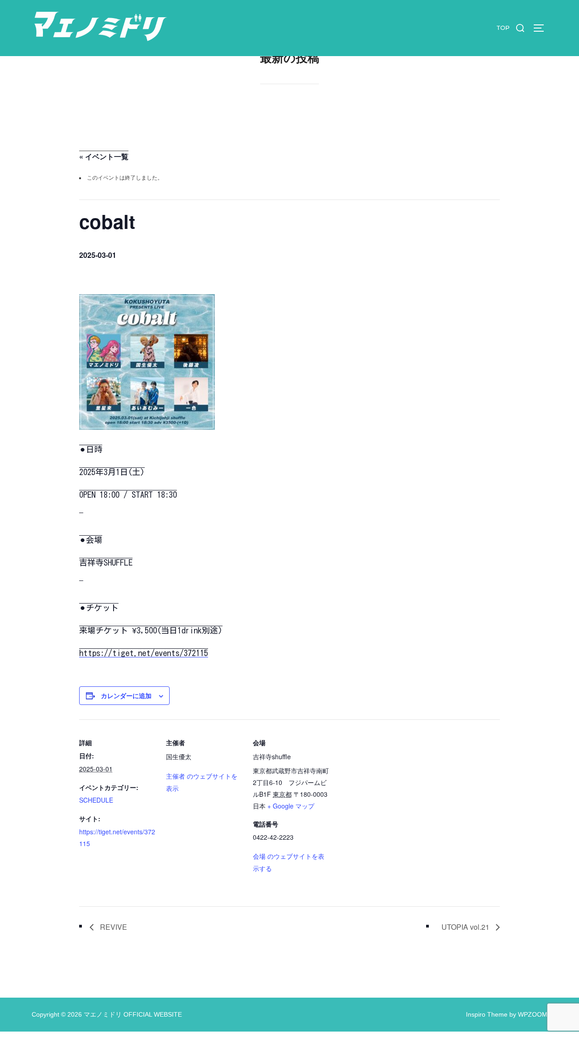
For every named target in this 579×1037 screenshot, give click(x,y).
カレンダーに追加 (126, 695)
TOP (503, 27)
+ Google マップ (290, 805)
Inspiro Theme (487, 1014)
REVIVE (112, 927)
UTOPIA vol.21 (466, 927)
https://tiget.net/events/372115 (143, 653)
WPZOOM (532, 1014)
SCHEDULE (96, 799)
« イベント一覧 (103, 156)
